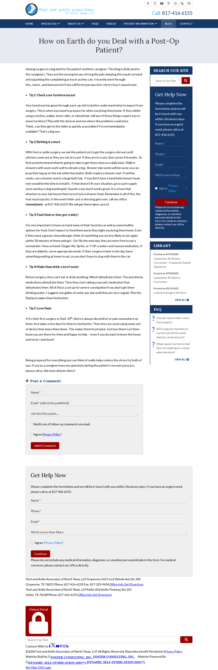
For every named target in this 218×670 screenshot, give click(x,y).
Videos (111, 23)
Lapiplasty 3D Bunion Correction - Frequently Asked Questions (172, 262)
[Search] (189, 3)
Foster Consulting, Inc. (113, 656)
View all (180, 299)
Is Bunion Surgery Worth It (170, 292)
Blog (168, 23)
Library (162, 245)
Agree (47, 434)
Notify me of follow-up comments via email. (61, 424)
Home (29, 23)
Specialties (49, 23)
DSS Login (44, 667)
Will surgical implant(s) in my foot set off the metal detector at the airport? (171, 333)
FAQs (95, 23)
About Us (74, 23)
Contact (186, 23)
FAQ (157, 309)
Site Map (31, 667)
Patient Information (139, 23)
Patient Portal (38, 609)
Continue (171, 202)
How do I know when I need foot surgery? (171, 320)
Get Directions (133, 584)
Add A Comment (45, 445)
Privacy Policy (51, 434)
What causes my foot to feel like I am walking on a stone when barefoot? (172, 348)
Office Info (116, 584)
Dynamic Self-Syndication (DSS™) (115, 662)
